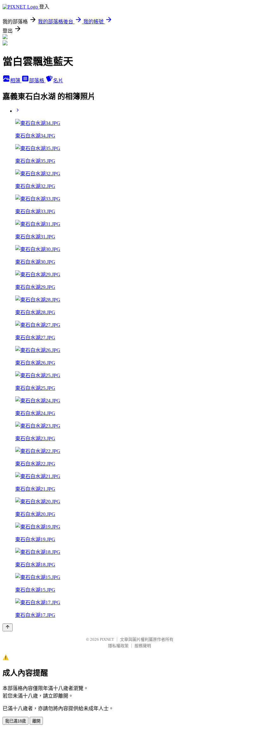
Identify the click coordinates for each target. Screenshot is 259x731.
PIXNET (107, 639)
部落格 (37, 80)
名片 (58, 80)
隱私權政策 (118, 645)
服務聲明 (143, 645)
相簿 (15, 80)
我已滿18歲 (15, 721)
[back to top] (8, 627)
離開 (36, 721)
